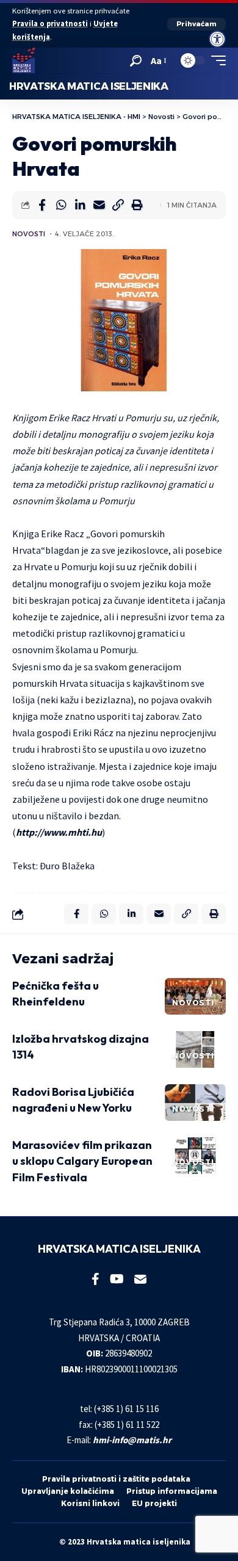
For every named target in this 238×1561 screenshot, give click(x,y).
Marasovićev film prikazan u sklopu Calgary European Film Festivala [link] (82, 1161)
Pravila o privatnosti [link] (50, 23)
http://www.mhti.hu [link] (59, 832)
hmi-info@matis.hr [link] (132, 1440)
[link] (217, 39)
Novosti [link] (28, 234)
